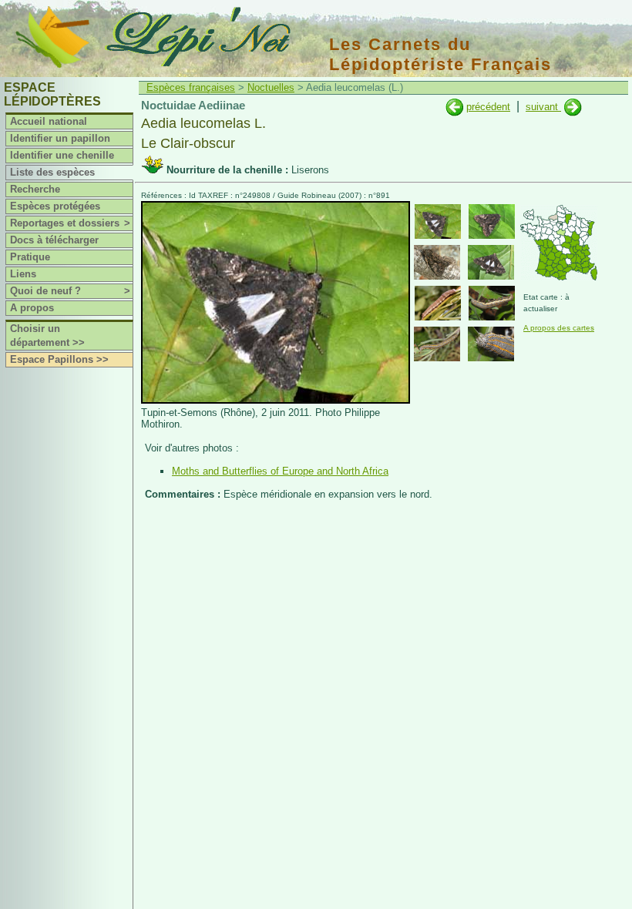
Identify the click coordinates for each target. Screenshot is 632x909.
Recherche (35, 189)
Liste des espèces (52, 172)
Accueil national (48, 121)
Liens (23, 274)
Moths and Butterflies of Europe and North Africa (280, 471)
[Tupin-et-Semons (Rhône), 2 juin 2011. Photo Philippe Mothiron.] (275, 400)
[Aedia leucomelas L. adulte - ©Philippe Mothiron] (437, 221)
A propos (32, 308)
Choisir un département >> (47, 335)
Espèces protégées (55, 206)
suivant (543, 106)
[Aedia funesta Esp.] (454, 106)
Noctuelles (270, 87)
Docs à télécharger (54, 240)
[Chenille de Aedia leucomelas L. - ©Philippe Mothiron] (437, 344)
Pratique (30, 257)
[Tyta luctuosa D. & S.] (573, 106)
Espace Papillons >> (59, 359)
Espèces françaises (190, 87)
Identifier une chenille (62, 155)
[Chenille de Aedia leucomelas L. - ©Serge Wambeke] (437, 303)
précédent (488, 106)
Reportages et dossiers (70, 223)
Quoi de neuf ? (70, 291)
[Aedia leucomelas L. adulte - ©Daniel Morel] (437, 262)
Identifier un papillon (60, 138)
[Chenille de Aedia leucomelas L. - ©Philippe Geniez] (491, 303)
